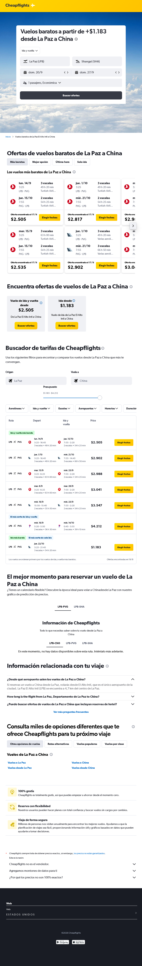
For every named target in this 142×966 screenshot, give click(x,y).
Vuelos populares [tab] (87, 743)
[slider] (100, 397)
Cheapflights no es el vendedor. (29, 864)
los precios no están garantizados (89, 853)
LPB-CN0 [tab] (54, 643)
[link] (26, 325)
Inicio (8, 136)
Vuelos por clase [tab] (114, 743)
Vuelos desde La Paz (20, 767)
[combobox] (30, 50)
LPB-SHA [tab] (79, 606)
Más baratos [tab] (17, 161)
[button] (76, 39)
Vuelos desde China (83, 767)
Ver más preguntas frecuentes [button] (71, 711)
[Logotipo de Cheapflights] (17, 5)
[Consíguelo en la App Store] (78, 942)
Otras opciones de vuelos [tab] (25, 743)
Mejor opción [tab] (40, 161)
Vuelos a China (80, 762)
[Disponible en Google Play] (62, 942)
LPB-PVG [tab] (63, 606)
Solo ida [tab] (82, 161)
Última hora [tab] (63, 161)
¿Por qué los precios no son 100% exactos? (36, 877)
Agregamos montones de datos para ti (33, 870)
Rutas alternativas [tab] (58, 743)
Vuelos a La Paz (17, 762)
